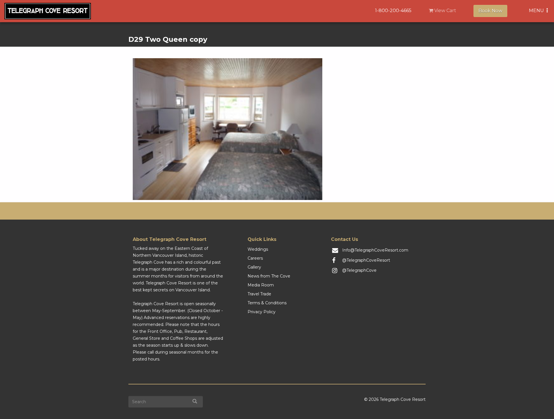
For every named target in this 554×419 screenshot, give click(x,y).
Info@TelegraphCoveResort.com (375, 250)
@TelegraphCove (359, 270)
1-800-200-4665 (393, 10)
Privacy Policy (262, 311)
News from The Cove (269, 276)
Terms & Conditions (267, 302)
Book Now (490, 11)
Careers (255, 258)
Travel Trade (259, 294)
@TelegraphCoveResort (366, 260)
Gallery (254, 267)
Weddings (258, 249)
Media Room (261, 285)
